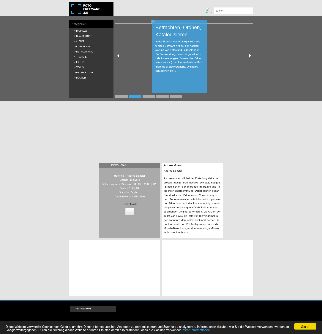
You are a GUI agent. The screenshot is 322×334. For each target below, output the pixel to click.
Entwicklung (84, 72)
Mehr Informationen (196, 329)
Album (80, 41)
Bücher (81, 77)
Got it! (305, 326)
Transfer (82, 57)
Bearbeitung (84, 36)
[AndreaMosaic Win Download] (129, 211)
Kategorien (79, 24)
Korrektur (83, 46)
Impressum (84, 308)
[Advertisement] (161, 131)
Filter (80, 62)
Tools (80, 67)
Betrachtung (84, 51)
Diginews (81, 31)
